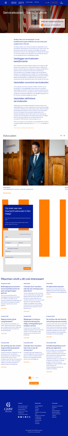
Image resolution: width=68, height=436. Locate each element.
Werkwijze (54, 417)
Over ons (36, 2)
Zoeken (20, 3)
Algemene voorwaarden (57, 406)
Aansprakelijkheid (39, 406)
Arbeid (36, 407)
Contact (53, 2)
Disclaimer (54, 407)
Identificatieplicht (56, 410)
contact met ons (37, 123)
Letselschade (38, 418)
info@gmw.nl (21, 412)
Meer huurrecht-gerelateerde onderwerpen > (24, 128)
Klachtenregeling (56, 412)
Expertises (21, 2)
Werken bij (13, 3)
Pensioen (37, 421)
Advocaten (14, 2)
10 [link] (36, 377)
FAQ (53, 409)
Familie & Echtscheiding (40, 412)
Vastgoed (37, 423)
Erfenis (36, 410)
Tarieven (54, 415)
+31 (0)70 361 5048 (23, 414)
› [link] (38, 377)
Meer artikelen (34, 383)
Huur (36, 414)
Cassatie (37, 409)
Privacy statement (56, 414)
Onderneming (38, 420)
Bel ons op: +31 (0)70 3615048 (52, 25)
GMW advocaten (6, 2)
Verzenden (27, 268)
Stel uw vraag (29, 2)
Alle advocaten (7, 193)
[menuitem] (14, 2)
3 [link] (33, 377)
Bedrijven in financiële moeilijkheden (40, 416)
